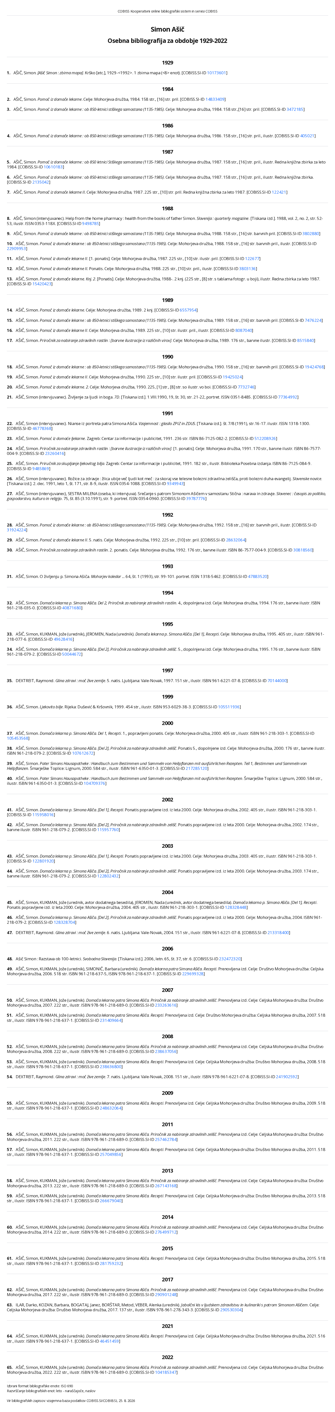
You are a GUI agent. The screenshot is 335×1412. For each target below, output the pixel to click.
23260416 (54, 453)
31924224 (16, 530)
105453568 (17, 738)
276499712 (165, 1232)
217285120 (196, 768)
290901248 (165, 1294)
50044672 (71, 654)
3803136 (247, 268)
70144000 (277, 680)
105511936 (228, 707)
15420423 (42, 284)
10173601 (216, 72)
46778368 (42, 428)
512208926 (265, 438)
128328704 (64, 922)
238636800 (110, 1066)
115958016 (43, 814)
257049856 (110, 1154)
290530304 (231, 1309)
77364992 (287, 397)
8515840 (305, 340)
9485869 (40, 468)
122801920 (43, 861)
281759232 (110, 1263)
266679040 (110, 1200)
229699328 (193, 973)
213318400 (278, 932)
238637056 (165, 1051)
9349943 (175, 483)
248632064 (110, 1108)
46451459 (109, 1341)
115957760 (107, 829)
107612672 (82, 753)
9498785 (90, 223)
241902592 (286, 1076)
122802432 (107, 876)
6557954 (188, 310)
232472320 (229, 959)
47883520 (257, 576)
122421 (279, 192)
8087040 (243, 330)
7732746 (246, 387)
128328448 (235, 907)
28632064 (235, 540)
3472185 (295, 109)
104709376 (94, 783)
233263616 (165, 1005)
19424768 (314, 367)
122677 (252, 258)
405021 (307, 135)
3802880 (310, 233)
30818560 (302, 550)
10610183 (53, 167)
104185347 (165, 1372)
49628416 (63, 639)
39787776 (195, 498)
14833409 (215, 99)
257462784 (165, 1139)
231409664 (110, 1020)
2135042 (40, 182)
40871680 (71, 608)
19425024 (232, 377)
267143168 (165, 1185)
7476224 (313, 320)
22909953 (16, 248)
